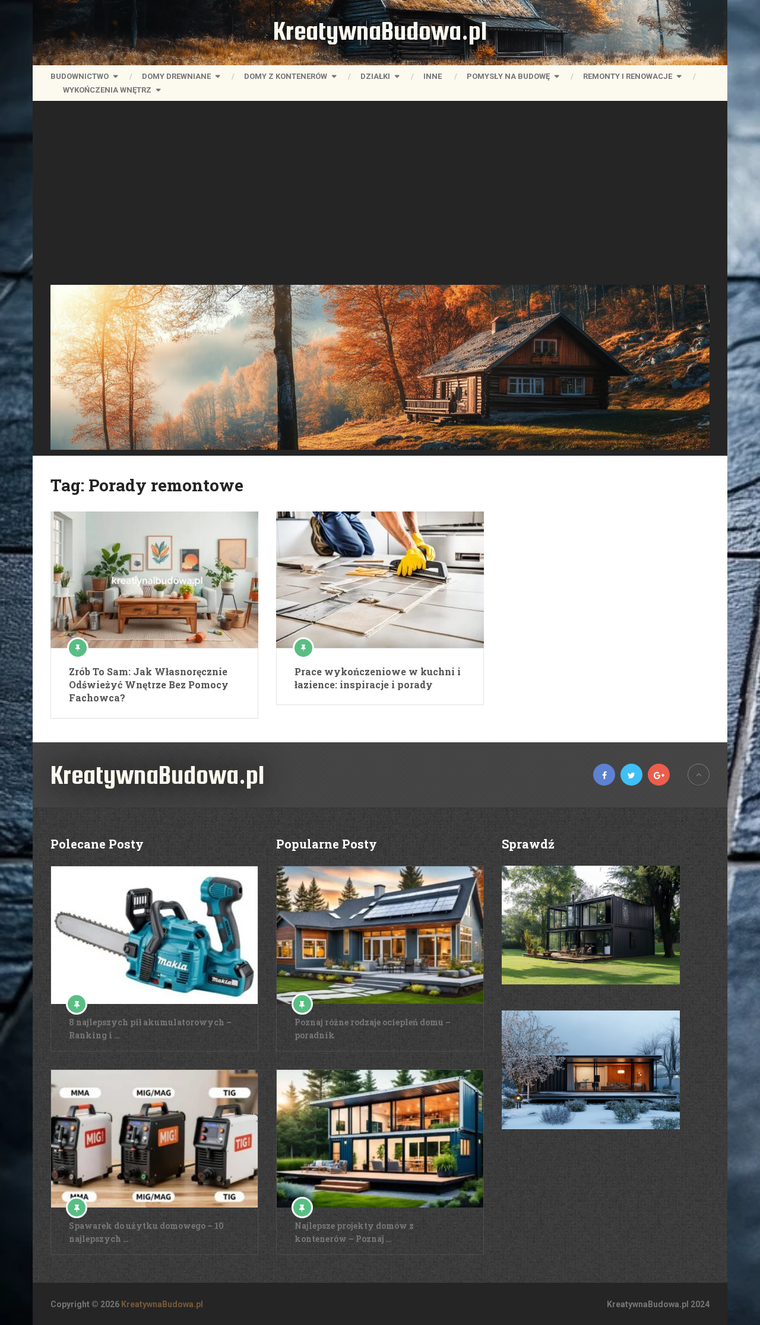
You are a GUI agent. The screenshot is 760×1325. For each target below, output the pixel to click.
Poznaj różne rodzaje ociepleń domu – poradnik (372, 1028)
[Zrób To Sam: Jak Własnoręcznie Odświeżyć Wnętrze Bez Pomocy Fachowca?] (154, 579)
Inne (432, 76)
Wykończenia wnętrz (107, 89)
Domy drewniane (176, 76)
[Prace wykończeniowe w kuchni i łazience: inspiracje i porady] (380, 579)
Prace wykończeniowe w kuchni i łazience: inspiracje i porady (377, 678)
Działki (375, 76)
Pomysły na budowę (508, 76)
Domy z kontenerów (285, 76)
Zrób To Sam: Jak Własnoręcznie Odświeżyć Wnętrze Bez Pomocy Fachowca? (149, 684)
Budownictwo (79, 76)
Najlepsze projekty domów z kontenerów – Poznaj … (354, 1232)
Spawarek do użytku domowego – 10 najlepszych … (146, 1232)
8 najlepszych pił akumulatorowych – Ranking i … (150, 1028)
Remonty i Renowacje (627, 76)
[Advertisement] (380, 196)
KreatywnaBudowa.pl (380, 31)
